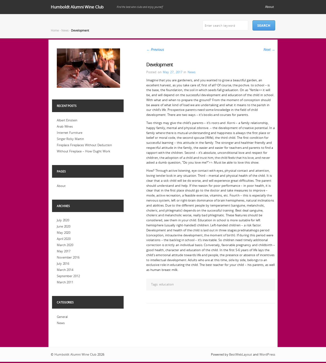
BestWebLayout (240, 354)
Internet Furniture (69, 132)
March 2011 (65, 282)
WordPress (267, 354)
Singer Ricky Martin (70, 139)
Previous (155, 49)
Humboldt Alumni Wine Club (77, 7)
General (62, 317)
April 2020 (64, 239)
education (166, 284)
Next (269, 49)
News (65, 30)
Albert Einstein (67, 120)
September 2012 (68, 276)
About (269, 7)
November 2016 (68, 257)
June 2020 (63, 226)
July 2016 (63, 263)
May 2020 (63, 232)
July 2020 (63, 220)
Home (55, 30)
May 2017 (63, 251)
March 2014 (65, 270)
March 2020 (65, 245)
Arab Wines (65, 126)
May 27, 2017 (172, 72)
